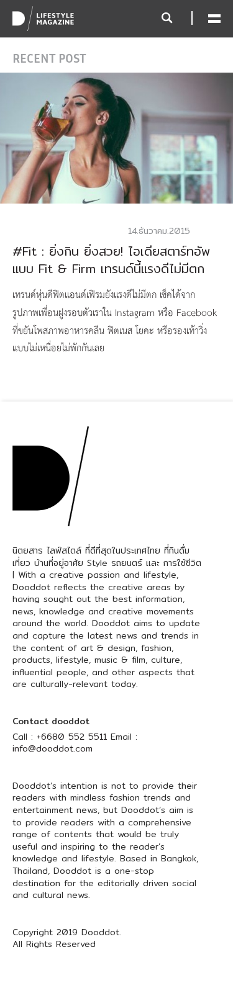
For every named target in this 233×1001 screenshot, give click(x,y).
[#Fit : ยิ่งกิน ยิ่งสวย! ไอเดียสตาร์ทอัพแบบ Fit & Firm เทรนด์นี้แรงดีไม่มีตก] (116, 137)
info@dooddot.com (52, 748)
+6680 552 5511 (72, 736)
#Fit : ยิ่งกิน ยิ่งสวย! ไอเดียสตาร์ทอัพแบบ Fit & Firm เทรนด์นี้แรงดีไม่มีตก (111, 259)
